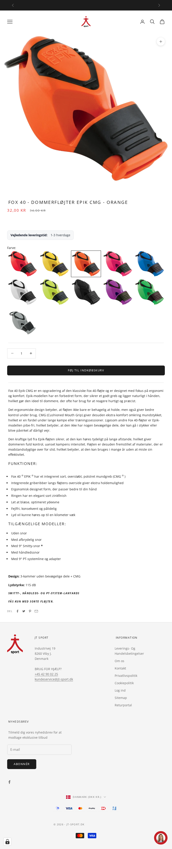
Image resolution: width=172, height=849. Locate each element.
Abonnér (22, 764)
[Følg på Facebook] (9, 782)
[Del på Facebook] (17, 611)
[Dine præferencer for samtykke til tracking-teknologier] (7, 841)
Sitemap (121, 698)
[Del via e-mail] (36, 611)
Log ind (120, 690)
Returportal (123, 705)
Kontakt (120, 668)
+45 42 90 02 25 (46, 674)
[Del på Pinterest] (30, 611)
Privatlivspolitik (126, 675)
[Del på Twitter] (24, 611)
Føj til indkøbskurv (86, 370)
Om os (119, 661)
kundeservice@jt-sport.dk (54, 679)
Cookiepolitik (124, 683)
